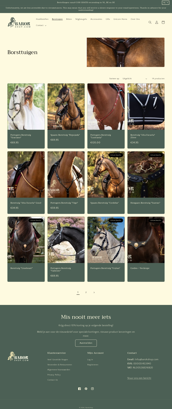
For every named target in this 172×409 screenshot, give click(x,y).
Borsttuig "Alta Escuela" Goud (25, 203)
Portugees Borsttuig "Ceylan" (105, 268)
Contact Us (52, 380)
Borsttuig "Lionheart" (21, 268)
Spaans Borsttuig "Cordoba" (104, 203)
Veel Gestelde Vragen (57, 359)
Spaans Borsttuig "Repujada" (65, 135)
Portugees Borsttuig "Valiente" (61, 269)
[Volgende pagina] (94, 292)
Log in (90, 359)
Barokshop (89, 407)
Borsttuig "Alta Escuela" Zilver (142, 136)
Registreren (92, 365)
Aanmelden (86, 343)
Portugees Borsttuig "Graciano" (20, 136)
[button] (41, 25)
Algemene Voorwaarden (58, 370)
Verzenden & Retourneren (59, 365)
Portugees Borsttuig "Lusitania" (100, 136)
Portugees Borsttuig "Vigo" (64, 203)
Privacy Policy (54, 375)
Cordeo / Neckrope (140, 268)
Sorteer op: (114, 78)
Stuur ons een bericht (139, 378)
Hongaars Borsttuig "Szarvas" (145, 203)
